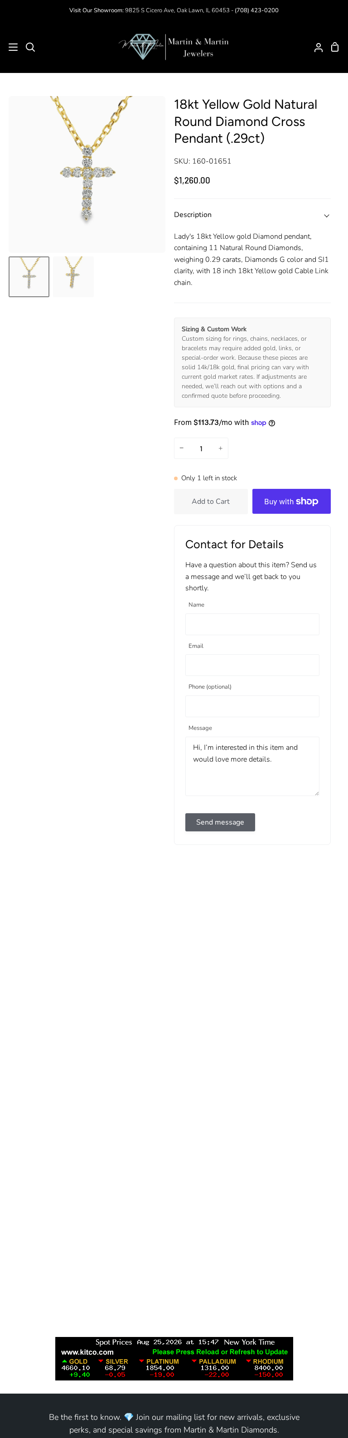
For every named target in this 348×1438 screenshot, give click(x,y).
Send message (220, 822)
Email (195, 646)
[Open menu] (9, 47)
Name (196, 605)
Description (193, 215)
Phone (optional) (210, 687)
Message (200, 728)
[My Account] (315, 47)
